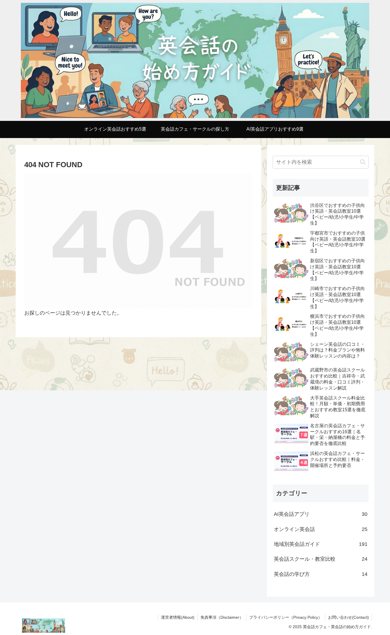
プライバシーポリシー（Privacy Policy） (285, 617)
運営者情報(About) (177, 617)
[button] (363, 162)
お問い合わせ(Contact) (348, 617)
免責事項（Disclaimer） (221, 617)
